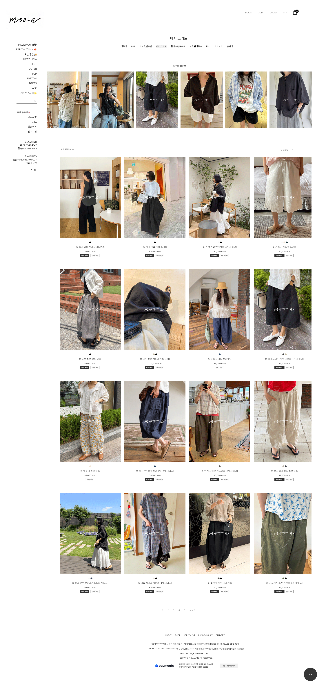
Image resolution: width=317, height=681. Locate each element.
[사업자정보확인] (237, 649)
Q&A (34, 121)
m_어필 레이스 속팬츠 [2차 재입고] (155, 583)
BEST (34, 63)
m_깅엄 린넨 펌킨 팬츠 (90, 359)
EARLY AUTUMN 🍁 (26, 49)
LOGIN (248, 12)
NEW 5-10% (30, 59)
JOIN (260, 12)
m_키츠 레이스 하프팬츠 (284, 247)
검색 (35, 102)
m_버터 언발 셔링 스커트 (155, 247)
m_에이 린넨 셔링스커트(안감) (155, 359)
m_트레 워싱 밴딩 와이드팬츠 (90, 247)
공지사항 (32, 117)
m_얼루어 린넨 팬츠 (90, 470)
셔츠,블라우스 (196, 46)
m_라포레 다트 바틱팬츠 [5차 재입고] (284, 583)
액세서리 (218, 46)
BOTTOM (31, 78)
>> (192, 610)
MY (285, 12)
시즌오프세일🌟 (29, 93)
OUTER (33, 68)
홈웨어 (230, 46)
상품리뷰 (32, 126)
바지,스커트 (161, 46)
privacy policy (205, 635)
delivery (220, 635)
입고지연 (32, 131)
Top (310, 674)
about (168, 635)
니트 (133, 46)
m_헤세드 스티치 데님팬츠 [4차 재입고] (284, 359)
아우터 (124, 46)
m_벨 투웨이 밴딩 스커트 (220, 583)
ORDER (273, 12)
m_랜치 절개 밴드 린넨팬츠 (284, 470)
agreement (189, 635)
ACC (34, 88)
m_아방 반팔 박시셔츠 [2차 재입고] (220, 247)
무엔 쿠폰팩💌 (23, 112)
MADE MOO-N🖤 (27, 44)
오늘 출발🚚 (30, 54)
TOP (34, 73)
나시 (208, 46)
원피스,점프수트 (178, 46)
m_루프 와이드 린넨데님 (220, 359)
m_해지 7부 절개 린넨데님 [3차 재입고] (155, 470)
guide (177, 635)
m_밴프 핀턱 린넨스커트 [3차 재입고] (90, 583)
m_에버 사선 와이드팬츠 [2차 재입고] (220, 470)
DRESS (33, 83)
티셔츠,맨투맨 (145, 46)
